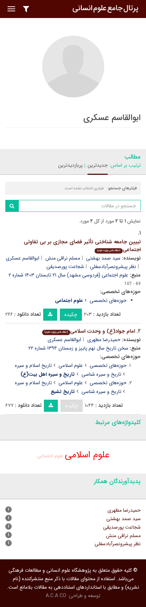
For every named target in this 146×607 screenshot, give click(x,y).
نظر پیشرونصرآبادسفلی (113, 266)
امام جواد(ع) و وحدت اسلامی (90, 331)
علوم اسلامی (70, 365)
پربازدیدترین (70, 165)
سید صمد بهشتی (103, 258)
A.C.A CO (56, 596)
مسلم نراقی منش (62, 258)
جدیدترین (98, 165)
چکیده (70, 315)
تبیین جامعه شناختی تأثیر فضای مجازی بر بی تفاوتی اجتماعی (82, 246)
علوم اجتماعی (50, 456)
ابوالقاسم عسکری (22, 258)
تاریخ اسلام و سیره (33, 365)
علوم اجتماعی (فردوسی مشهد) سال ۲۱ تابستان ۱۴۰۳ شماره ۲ (68, 275)
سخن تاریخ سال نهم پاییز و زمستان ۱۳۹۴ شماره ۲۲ (78, 348)
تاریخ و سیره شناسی (101, 374)
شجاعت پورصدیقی (65, 266)
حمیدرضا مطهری (103, 340)
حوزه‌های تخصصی (108, 300)
